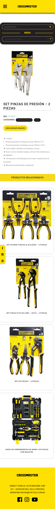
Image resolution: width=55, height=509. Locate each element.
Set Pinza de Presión (24, 120)
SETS (37, 120)
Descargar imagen (15, 128)
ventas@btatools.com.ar (32, 493)
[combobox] (27, 38)
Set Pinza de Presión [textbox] (26, 39)
